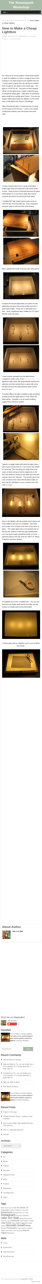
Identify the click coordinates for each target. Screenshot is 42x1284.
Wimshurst (10, 1233)
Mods (28, 1225)
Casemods (5, 1210)
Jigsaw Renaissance (25, 1218)
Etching (15, 1212)
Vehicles (25, 1230)
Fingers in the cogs (10, 1112)
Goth (23, 1212)
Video (5, 1197)
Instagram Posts (9, 1175)
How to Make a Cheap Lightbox (21, 1034)
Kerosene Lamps (5, 1220)
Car (27, 1208)
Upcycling (19, 1230)
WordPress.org (8, 1256)
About (18, 1082)
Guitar (26, 1212)
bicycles (11, 1207)
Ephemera (6, 1212)
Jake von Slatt (13, 36)
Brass (23, 1208)
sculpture (29, 1228)
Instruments (19, 1215)
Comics (12, 1210)
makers (3, 1226)
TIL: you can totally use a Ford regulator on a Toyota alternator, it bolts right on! (18, 1066)
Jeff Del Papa (8, 1060)
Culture (17, 1210)
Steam (3, 1230)
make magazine (21, 1223)
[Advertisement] (21, 57)
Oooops (18, 1060)
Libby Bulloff (6, 1223)
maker (30, 1223)
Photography (12, 1228)
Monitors (3, 1228)
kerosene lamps (29, 379)
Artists (6, 1207)
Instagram (8, 1215)
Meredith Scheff (15, 1225)
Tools (14, 1230)
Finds (20, 1212)
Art (10, 20)
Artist (2, 1208)
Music (5, 1179)
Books (5, 1161)
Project (19, 1228)
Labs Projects (24, 1221)
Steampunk (7, 1188)
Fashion (6, 1166)
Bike (15, 1208)
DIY (21, 1210)
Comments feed (8, 1252)
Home (4, 20)
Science (24, 1228)
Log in (5, 1243)
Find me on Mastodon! (13, 1017)
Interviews (26, 1215)
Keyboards (15, 1221)
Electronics (26, 1210)
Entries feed (7, 1247)
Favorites (16, 20)
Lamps (31, 1221)
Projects (23, 20)
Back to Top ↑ (36, 1281)
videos (4, 1233)
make (13, 1223)
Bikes (18, 1208)
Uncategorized (8, 1193)
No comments (15, 39)
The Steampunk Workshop (10, 1279)
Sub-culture (9, 1230)
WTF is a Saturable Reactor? (13, 1130)
